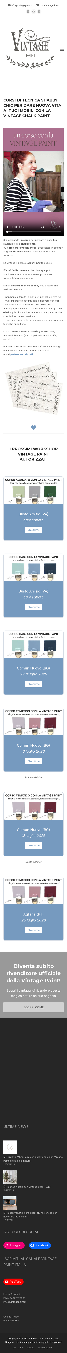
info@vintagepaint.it (21, 5)
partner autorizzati (21, 354)
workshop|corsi (46, 1347)
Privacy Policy (11, 1320)
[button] (62, 49)
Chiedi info (34, 529)
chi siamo (18, 1347)
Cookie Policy (11, 1316)
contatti (30, 1347)
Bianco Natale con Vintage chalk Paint (29, 1186)
